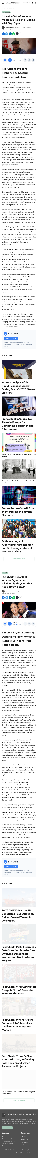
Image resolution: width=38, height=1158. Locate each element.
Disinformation (6, 12)
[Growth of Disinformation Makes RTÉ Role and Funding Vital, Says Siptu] (19, 46)
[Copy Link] (17, 33)
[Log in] (32, 2)
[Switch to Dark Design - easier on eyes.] (35, 3)
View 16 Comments (19, 559)
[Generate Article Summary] (5, 60)
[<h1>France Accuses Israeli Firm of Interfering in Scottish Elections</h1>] (19, 495)
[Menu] (3, 3)
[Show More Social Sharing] (20, 33)
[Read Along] (29, 60)
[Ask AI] (33, 60)
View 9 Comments (19, 1100)
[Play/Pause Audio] (10, 60)
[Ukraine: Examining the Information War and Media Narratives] (19, 469)
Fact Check (5, 572)
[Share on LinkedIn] (10, 33)
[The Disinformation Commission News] (17, 2)
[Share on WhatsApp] (13, 33)
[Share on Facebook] (3, 33)
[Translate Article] (25, 60)
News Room (10, 27)
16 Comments (27, 27)
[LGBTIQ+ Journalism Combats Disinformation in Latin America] (19, 442)
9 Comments (27, 591)
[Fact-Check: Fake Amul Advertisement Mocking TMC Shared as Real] (19, 1079)
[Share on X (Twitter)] (6, 33)
